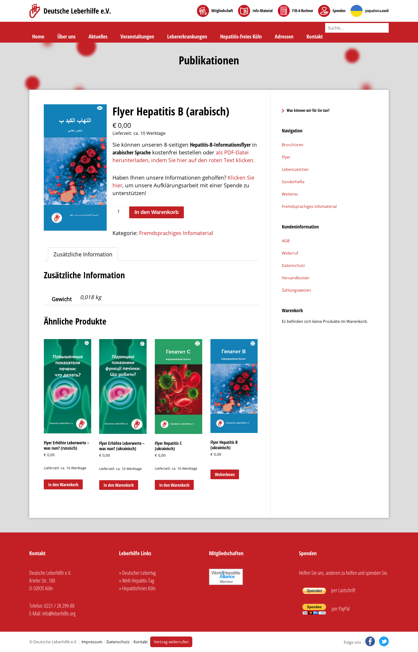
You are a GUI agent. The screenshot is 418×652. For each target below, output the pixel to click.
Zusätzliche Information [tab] (82, 254)
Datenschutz (293, 265)
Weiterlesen (225, 474)
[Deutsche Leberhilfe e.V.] (70, 11)
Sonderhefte (293, 181)
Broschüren (292, 144)
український (377, 10)
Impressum (92, 641)
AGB (286, 240)
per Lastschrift (342, 590)
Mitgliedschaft (222, 10)
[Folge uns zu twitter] (383, 642)
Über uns (66, 36)
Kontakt (314, 36)
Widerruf (290, 253)
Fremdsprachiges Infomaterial (176, 232)
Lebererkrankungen (187, 36)
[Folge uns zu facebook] (369, 642)
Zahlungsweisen (296, 290)
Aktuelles (98, 36)
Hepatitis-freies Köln (241, 36)
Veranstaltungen (137, 36)
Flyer (286, 157)
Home (38, 36)
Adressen (284, 36)
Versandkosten (295, 278)
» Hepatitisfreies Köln (137, 588)
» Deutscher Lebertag (137, 572)
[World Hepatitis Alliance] (226, 584)
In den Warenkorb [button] (63, 484)
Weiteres (290, 194)
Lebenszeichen (295, 169)
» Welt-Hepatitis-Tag (136, 580)
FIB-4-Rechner (302, 10)
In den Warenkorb (156, 212)
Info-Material (263, 10)
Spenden (339, 10)
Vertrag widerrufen (171, 641)
